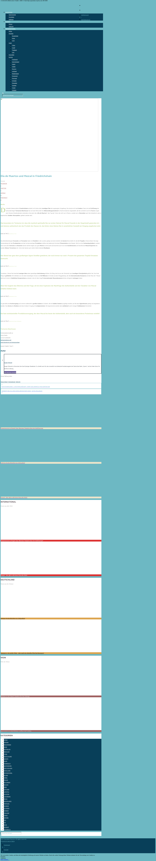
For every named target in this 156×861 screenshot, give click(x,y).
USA (13, 40)
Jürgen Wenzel (8, 362)
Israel (13, 47)
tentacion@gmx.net (6, 340)
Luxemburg (7, 797)
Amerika (11, 33)
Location (6, 794)
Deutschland (4, 382)
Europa (11, 57)
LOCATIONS (9, 12)
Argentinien (15, 36)
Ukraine (14, 90)
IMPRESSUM (85, 15)
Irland (13, 64)
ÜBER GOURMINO (86, 5)
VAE (13, 52)
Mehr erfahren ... (5, 859)
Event (5, 761)
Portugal (14, 78)
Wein (5, 825)
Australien (11, 55)
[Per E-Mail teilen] (5, 378)
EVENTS (8, 22)
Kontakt (6, 849)
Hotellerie (11, 17)
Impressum (7, 845)
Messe (10, 24)
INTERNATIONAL (11, 29)
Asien (10, 43)
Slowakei (14, 83)
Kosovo (14, 69)
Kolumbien (7, 782)
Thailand (14, 50)
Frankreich (15, 59)
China (13, 45)
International (11, 382)
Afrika (10, 31)
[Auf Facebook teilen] (2, 378)
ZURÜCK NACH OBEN (8, 841)
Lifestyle (11, 26)
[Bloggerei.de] (4, 837)
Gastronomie (12, 14)
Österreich (15, 76)
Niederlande (15, 73)
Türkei (13, 88)
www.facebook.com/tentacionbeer (10, 342)
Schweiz (14, 80)
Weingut (11, 19)
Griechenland (15, 62)
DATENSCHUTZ (85, 20)
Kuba (13, 38)
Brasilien (6, 752)
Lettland (14, 71)
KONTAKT (84, 10)
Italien (13, 66)
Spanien (14, 85)
